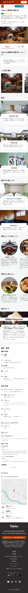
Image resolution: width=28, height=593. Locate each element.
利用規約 (14, 561)
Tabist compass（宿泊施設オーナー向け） (14, 556)
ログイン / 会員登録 (19, 6)
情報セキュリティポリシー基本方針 (14, 568)
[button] (12, 6)
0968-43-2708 (9, 513)
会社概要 (14, 551)
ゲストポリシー (14, 566)
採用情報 (14, 553)
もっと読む (12, 339)
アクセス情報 (21, 22)
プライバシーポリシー (14, 563)
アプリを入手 (23, 2)
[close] (2, 2)
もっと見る (3, 20)
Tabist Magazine (13, 558)
